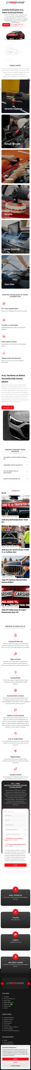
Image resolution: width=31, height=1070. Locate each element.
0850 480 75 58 (15, 919)
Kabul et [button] (15, 1059)
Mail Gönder (14, 949)
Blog (3, 516)
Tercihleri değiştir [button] (15, 1065)
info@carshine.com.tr (16, 942)
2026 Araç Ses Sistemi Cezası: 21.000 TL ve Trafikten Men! (15, 551)
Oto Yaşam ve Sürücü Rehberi (11, 516)
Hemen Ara (14, 927)
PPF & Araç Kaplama (9, 576)
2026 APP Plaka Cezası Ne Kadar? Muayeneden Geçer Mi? (14, 611)
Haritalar (14, 904)
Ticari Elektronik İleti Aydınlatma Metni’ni (16, 844)
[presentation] (2, 983)
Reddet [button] (15, 1062)
